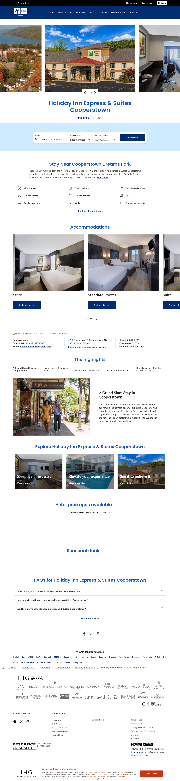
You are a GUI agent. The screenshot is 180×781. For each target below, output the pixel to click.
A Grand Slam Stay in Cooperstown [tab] (24, 369)
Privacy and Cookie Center (142, 727)
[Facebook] (15, 721)
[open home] (4, 668)
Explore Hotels (98, 720)
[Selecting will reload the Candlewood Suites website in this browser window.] (157, 696)
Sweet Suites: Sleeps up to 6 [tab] (56, 369)
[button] (162, 3)
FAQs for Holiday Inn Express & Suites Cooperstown (90, 580)
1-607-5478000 (35, 343)
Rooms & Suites (65, 12)
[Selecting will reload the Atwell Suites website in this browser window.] (112, 696)
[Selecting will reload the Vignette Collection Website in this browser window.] (77, 686)
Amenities (80, 12)
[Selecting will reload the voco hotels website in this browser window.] (135, 686)
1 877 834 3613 (43, 746)
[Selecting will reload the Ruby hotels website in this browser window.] (146, 686)
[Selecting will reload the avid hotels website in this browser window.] (101, 696)
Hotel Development (60, 731)
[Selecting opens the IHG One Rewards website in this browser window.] (149, 704)
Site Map (134, 735)
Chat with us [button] (23, 3)
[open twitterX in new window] (96, 633)
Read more (102, 177)
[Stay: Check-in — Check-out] (50, 139)
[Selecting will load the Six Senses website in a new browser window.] (21, 686)
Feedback (135, 738)
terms (126, 774)
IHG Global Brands (59, 728)
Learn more (137, 752)
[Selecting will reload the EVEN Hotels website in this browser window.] (50, 696)
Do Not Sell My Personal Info (143, 731)
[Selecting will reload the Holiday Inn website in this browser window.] (77, 696)
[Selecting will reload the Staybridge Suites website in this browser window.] (128, 696)
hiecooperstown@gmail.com (35, 346)
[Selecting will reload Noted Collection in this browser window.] (122, 686)
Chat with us (57, 735)
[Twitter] (21, 721)
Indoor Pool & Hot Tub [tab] (116, 370)
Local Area (103, 12)
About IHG (56, 720)
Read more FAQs (90, 618)
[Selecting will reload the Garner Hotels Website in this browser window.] (89, 696)
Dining (91, 12)
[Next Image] (94, 92)
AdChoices (135, 723)
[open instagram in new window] (89, 633)
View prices (132, 137)
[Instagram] (27, 721)
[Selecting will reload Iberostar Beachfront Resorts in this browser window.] (22, 696)
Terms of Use (136, 720)
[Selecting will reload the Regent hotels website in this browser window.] (34, 686)
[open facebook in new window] (82, 633)
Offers (51, 12)
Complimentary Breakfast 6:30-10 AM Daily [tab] (149, 369)
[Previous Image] (85, 92)
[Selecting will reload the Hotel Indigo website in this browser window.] (108, 686)
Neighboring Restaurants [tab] (87, 370)
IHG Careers (57, 724)
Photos (133, 12)
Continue (151, 774)
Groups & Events (118, 12)
